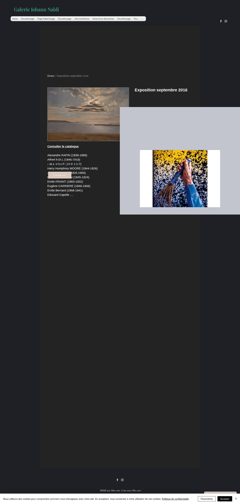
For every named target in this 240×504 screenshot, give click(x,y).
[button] (82, 18)
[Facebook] (221, 21)
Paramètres (207, 498)
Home (50, 75)
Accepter (224, 498)
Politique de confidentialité (175, 498)
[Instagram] (225, 21)
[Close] (236, 498)
